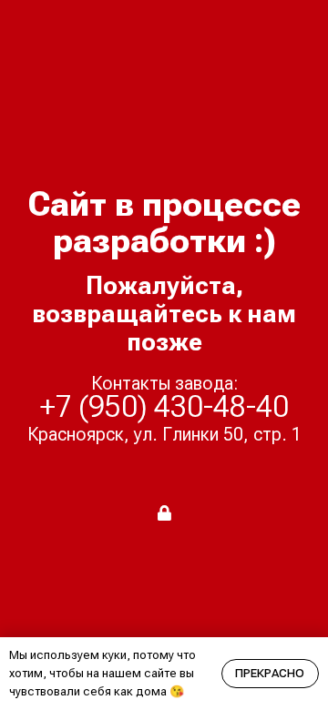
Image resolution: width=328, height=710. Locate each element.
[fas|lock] (164, 513)
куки (114, 655)
